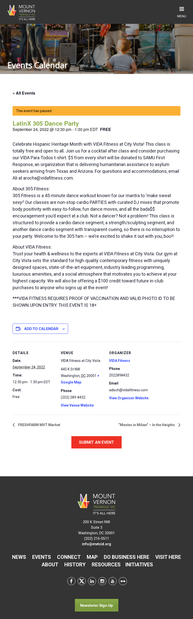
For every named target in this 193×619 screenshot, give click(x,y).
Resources (106, 564)
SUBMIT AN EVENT (96, 442)
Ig (102, 581)
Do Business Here (126, 557)
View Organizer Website (129, 398)
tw (81, 581)
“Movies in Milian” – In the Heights (147, 425)
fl (123, 581)
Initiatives (139, 564)
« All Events (24, 93)
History (75, 564)
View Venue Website (77, 405)
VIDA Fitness (119, 361)
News (19, 557)
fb (71, 581)
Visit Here (168, 557)
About (49, 564)
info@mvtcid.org (96, 544)
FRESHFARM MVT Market (38, 425)
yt (112, 581)
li (92, 581)
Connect (69, 557)
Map (92, 557)
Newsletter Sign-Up (96, 605)
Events (41, 557)
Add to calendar (41, 328)
